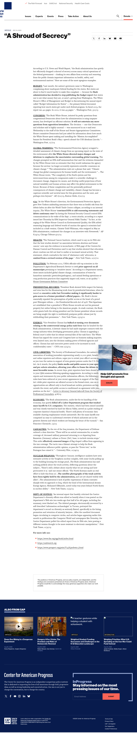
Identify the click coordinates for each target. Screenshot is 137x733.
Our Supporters (109, 726)
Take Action (73, 16)
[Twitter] (6, 696)
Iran (45, 3)
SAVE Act (53, 3)
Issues (28, 16)
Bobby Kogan (118, 649)
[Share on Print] (120, 38)
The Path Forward (35, 3)
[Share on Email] (115, 38)
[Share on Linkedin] (104, 38)
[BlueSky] (29, 696)
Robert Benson (41, 649)
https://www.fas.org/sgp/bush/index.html (55, 538)
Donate (127, 16)
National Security (66, 3)
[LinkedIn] (24, 696)
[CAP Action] (11, 721)
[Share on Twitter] (94, 38)
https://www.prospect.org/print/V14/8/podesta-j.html (60, 547)
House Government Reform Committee (50, 281)
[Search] (118, 17)
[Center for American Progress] (8, 10)
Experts (39, 16)
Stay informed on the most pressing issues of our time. (96, 685)
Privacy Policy (109, 721)
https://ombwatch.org (46, 543)
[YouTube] (15, 696)
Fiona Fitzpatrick (9, 649)
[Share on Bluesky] (110, 38)
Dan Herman (51, 649)
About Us (87, 16)
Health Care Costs (82, 3)
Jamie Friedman (108, 649)
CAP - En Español (110, 724)
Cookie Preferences (111, 729)
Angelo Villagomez (20, 649)
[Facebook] (10, 696)
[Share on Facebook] (99, 38)
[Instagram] (19, 696)
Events (50, 16)
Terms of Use (109, 719)
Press (60, 16)
